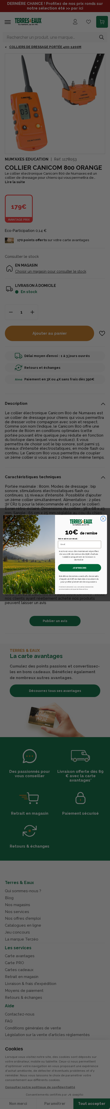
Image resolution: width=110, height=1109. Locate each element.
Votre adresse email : (68, 539)
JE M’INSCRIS (79, 567)
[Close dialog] (103, 518)
